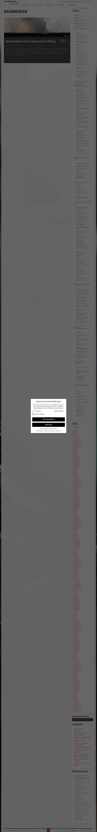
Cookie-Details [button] (39, 430)
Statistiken (60, 411)
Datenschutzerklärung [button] (49, 430)
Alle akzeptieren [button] (48, 419)
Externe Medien (39, 414)
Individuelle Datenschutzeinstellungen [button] (48, 428)
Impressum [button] (58, 430)
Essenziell (38, 411)
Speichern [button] (48, 425)
